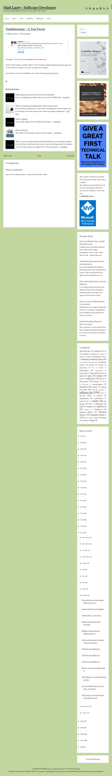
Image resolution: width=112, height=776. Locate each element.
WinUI (86, 417)
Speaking (30, 18)
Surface (102, 393)
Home (7, 18)
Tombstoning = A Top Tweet (25, 29)
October (85, 550)
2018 (81, 488)
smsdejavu (101, 390)
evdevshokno (84, 370)
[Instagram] (100, 8)
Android (94, 354)
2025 (81, 442)
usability (95, 401)
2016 (81, 500)
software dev (86, 392)
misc (90, 376)
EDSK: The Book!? (21, 130)
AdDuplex (97, 351)
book (87, 357)
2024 (81, 449)
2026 (81, 436)
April (84, 589)
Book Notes (96, 356)
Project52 (84, 387)
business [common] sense (92, 359)
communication (93, 362)
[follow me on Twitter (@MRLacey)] (83, 8)
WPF (91, 417)
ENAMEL (101, 367)
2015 (81, 507)
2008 (81, 734)
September (86, 557)
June (83, 576)
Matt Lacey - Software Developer (29, 7)
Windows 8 (99, 409)
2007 (81, 740)
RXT (93, 390)
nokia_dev (90, 378)
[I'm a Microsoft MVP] (89, 8)
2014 (81, 513)
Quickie (95, 387)
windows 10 (101, 406)
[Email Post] (5, 81)
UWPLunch (99, 404)
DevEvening (83, 367)
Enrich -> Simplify (21, 119)
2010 (81, 721)
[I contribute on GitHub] (85, 8)
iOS (103, 373)
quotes (104, 387)
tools (81, 401)
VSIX (81, 406)
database (91, 365)
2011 (81, 533)
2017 (81, 494)
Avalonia (101, 354)
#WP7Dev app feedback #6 (91, 649)
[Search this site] (107, 8)
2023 (81, 455)
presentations (97, 384)
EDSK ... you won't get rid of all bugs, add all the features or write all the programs (43, 141)
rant (85, 389)
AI (105, 351)
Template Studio (85, 395)
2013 (81, 520)
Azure (81, 357)
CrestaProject (20, 771)
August (84, 563)
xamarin (85, 420)
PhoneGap (95, 381)
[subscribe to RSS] (103, 8)
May (83, 582)
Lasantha (41, 771)
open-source (84, 381)
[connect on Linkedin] (96, 8)
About (49, 18)
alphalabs (86, 354)
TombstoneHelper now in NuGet (93, 609)
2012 (81, 526)
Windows (90, 406)
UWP (90, 404)
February (85, 706)
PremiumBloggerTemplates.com (56, 771)
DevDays (101, 365)
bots (105, 356)
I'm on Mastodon (97, 771)
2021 (81, 468)
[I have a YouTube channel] (93, 8)
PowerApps (85, 384)
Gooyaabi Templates (84, 771)
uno (87, 401)
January (84, 713)
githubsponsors (99, 370)
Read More (66, 97)
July (83, 569)
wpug (96, 417)
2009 (81, 728)
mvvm (81, 379)
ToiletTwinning (98, 398)
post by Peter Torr (51, 73)
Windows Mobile (86, 412)
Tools (22, 18)
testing (99, 395)
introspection (84, 373)
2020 (81, 475)
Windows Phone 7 (98, 415)
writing (104, 417)
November (85, 544)
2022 (81, 462)
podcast (104, 381)
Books (14, 18)
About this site (85, 351)
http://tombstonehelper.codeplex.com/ (54, 65)
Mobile (99, 376)
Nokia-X (101, 379)
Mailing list (40, 18)
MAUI (82, 376)
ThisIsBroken (84, 398)
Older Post (70, 155)
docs (93, 367)
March (84, 595)
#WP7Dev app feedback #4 (91, 662)
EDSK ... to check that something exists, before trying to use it (36, 106)
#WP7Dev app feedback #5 (91, 655)
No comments (26, 34)
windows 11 (87, 409)
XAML (92, 420)
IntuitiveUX (94, 373)
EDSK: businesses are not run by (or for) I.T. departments (34, 94)
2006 (81, 747)
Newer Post (8, 155)
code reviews (83, 362)
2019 (81, 481)
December (85, 537)
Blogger (97, 759)
